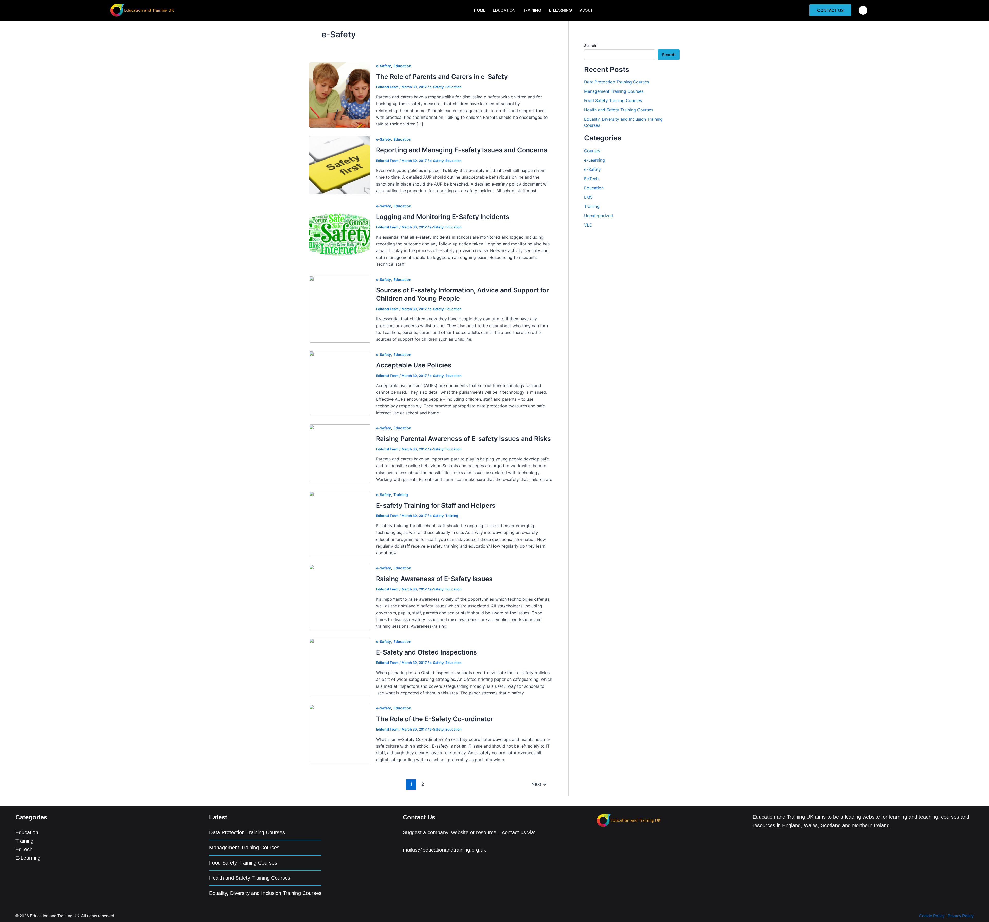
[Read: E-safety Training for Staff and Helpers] (339, 523)
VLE (588, 225)
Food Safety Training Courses (613, 100)
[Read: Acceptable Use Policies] (339, 383)
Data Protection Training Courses (616, 82)
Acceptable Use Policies (413, 365)
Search (590, 45)
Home (479, 10)
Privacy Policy (961, 916)
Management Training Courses (613, 91)
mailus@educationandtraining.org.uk (444, 850)
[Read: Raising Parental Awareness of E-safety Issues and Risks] (339, 453)
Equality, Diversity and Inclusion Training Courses (265, 893)
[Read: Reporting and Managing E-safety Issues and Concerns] (339, 164)
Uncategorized (598, 215)
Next (539, 784)
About (586, 10)
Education (504, 10)
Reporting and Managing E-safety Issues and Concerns (461, 150)
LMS (588, 197)
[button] (863, 10)
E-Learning (27, 858)
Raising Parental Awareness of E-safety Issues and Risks (463, 438)
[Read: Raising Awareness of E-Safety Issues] (339, 596)
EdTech (591, 178)
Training (532, 10)
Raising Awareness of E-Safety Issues (434, 579)
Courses (592, 150)
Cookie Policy (931, 916)
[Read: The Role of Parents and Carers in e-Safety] (339, 94)
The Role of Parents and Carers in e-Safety (442, 76)
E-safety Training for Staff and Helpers (436, 505)
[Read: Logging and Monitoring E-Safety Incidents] (339, 234)
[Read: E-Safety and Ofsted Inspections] (339, 666)
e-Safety (383, 66)
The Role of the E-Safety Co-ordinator (434, 719)
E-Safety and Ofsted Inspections (426, 652)
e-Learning (560, 10)
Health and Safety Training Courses (618, 109)
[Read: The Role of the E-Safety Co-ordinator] (339, 733)
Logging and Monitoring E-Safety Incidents (442, 217)
